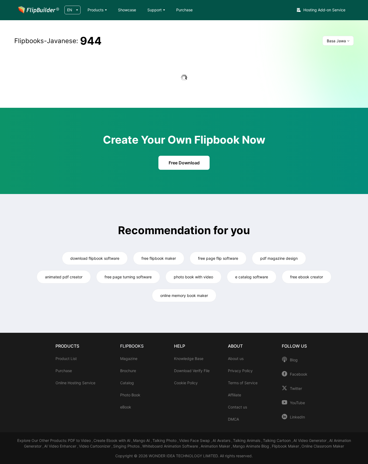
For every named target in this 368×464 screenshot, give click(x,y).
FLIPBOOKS (132, 346)
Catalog (127, 382)
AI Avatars (222, 440)
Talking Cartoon (277, 440)
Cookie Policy (186, 382)
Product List (66, 358)
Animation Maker (216, 446)
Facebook (298, 374)
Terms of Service (243, 382)
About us (236, 358)
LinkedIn (297, 417)
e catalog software (251, 277)
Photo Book (130, 395)
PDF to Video (80, 440)
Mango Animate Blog (251, 446)
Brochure (128, 370)
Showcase (127, 10)
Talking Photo (165, 440)
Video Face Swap (195, 440)
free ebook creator (306, 277)
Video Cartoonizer (95, 446)
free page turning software (128, 277)
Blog (294, 360)
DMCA (233, 419)
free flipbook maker (158, 258)
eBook (125, 407)
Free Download (184, 162)
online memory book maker (184, 295)
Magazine (128, 358)
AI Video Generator (310, 440)
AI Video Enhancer (60, 446)
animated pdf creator (63, 277)
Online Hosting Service (75, 382)
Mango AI (142, 440)
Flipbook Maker (285, 446)
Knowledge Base (188, 358)
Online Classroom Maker (322, 446)
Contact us (237, 407)
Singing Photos (127, 446)
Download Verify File (192, 370)
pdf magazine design (279, 258)
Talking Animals (247, 440)
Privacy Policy (240, 370)
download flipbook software (94, 258)
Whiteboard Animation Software (170, 446)
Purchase (184, 10)
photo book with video (193, 277)
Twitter (296, 388)
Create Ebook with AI (112, 440)
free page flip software (218, 258)
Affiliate (234, 395)
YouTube (297, 403)
